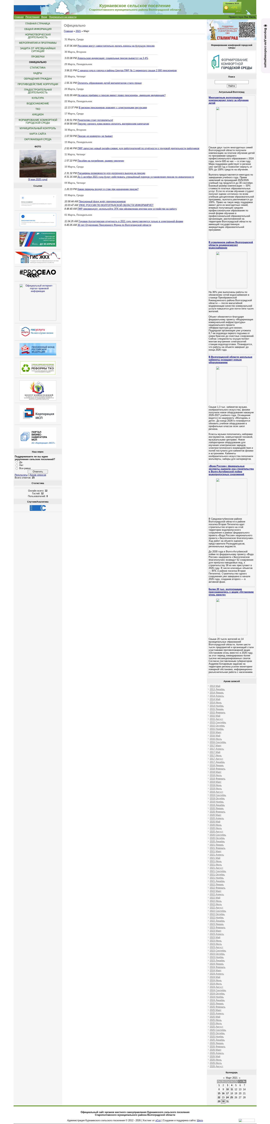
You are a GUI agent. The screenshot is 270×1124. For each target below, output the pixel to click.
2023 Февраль (217, 927)
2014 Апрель (217, 696)
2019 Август (216, 791)
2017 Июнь (216, 755)
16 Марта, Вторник (75, 129)
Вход (44, 17)
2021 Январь (217, 844)
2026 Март (215, 1049)
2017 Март (215, 745)
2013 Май (215, 686)
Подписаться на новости (62, 17)
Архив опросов (38, 475)
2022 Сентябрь (218, 911)
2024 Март (215, 970)
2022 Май (215, 897)
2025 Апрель (217, 1013)
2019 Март (215, 782)
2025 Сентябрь (218, 1030)
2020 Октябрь (217, 838)
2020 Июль (216, 828)
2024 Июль (216, 983)
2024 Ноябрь (217, 997)
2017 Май (215, 752)
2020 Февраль (217, 811)
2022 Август (216, 907)
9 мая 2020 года (38, 179)
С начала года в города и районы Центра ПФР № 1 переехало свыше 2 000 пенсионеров (127, 70)
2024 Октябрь (217, 993)
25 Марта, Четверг (75, 76)
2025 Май (215, 1016)
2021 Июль (216, 864)
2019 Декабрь (217, 805)
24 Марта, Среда (74, 89)
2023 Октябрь (217, 954)
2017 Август (216, 758)
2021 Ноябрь (217, 877)
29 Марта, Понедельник (78, 64)
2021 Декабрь (217, 881)
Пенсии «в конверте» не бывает (95, 136)
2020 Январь (217, 808)
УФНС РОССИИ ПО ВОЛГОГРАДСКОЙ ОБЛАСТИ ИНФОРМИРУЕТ (116, 205)
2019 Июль (216, 788)
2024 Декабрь (217, 1000)
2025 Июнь (216, 1020)
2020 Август (216, 831)
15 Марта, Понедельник (78, 142)
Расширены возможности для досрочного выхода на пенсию (111, 173)
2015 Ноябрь (217, 729)
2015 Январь (217, 709)
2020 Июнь (216, 825)
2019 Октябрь (217, 798)
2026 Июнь (216, 1059)
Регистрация (32, 17)
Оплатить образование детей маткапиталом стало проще (110, 83)
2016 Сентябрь (218, 742)
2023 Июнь (216, 940)
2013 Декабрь (217, 689)
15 (219, 1093)
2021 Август (216, 868)
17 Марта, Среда (74, 113)
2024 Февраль (217, 967)
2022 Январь (217, 884)
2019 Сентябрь (218, 795)
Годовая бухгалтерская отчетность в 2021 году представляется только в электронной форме (131, 221)
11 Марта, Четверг (74, 154)
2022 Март (215, 891)
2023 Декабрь (217, 960)
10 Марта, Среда (74, 166)
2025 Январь (217, 1003)
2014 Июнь (216, 702)
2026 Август (216, 1066)
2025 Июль (216, 1023)
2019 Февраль (217, 778)
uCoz (158, 1120)
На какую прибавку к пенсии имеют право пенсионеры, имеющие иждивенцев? (121, 95)
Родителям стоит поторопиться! (95, 120)
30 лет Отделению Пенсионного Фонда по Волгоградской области (114, 225)
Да (20, 462)
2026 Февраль (217, 1046)
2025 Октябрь (217, 1033)
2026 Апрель (217, 1053)
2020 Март (215, 815)
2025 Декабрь (217, 1040)
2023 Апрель (217, 934)
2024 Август (216, 987)
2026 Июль (216, 1063)
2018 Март (215, 772)
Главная (19, 17)
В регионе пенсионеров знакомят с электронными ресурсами (113, 107)
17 (227, 1093)
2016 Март (215, 732)
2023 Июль (216, 944)
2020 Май (215, 821)
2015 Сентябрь (218, 722)
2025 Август (216, 1026)
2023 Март (215, 930)
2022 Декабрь (217, 920)
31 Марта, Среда (74, 39)
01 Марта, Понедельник (78, 215)
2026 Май (215, 1056)
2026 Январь (217, 1043)
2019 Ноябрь (217, 801)
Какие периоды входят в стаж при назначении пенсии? (108, 189)
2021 (78, 31)
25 (231, 1097)
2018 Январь (217, 765)
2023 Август (216, 947)
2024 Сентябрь (218, 990)
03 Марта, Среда (74, 195)
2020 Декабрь (217, 841)
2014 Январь (217, 692)
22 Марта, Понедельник (78, 101)
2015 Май (215, 715)
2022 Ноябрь (217, 917)
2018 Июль (216, 775)
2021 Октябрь (217, 874)
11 (232, 1089)
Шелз (200, 1120)
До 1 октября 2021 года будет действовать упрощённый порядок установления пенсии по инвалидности (136, 176)
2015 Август (216, 719)
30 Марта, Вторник (75, 52)
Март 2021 (231, 1077)
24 (227, 1097)
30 (223, 1101)
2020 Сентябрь (218, 834)
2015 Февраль (217, 712)
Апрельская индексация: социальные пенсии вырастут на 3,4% (113, 58)
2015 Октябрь (217, 725)
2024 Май (215, 977)
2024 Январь (217, 963)
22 (219, 1097)
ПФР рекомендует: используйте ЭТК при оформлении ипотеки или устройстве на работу (127, 208)
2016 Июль (216, 739)
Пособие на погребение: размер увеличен (101, 160)
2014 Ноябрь (217, 705)
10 (227, 1089)
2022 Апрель (217, 894)
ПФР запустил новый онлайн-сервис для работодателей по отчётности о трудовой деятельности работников (138, 148)
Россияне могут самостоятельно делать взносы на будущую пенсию (116, 45)
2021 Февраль (217, 848)
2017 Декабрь (217, 762)
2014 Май (215, 699)
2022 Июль (216, 904)
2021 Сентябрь (218, 871)
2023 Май (215, 937)
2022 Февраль (217, 887)
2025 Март (215, 1010)
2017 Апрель (217, 748)
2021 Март (215, 851)
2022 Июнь (216, 901)
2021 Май (215, 858)
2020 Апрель (217, 818)
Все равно (25, 468)
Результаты (21, 475)
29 (219, 1101)
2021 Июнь (216, 861)
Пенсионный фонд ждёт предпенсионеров (102, 201)
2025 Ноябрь (217, 1036)
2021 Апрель (217, 854)
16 (223, 1093)
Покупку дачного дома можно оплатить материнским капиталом (113, 123)
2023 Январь (217, 924)
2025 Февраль (217, 1006)
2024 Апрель (217, 973)
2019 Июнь (216, 785)
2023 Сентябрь (218, 950)
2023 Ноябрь (217, 957)
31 (227, 1101)
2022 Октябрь (217, 914)
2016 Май (215, 735)
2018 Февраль (217, 768)
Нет (21, 465)
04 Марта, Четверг (75, 183)
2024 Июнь (216, 980)
